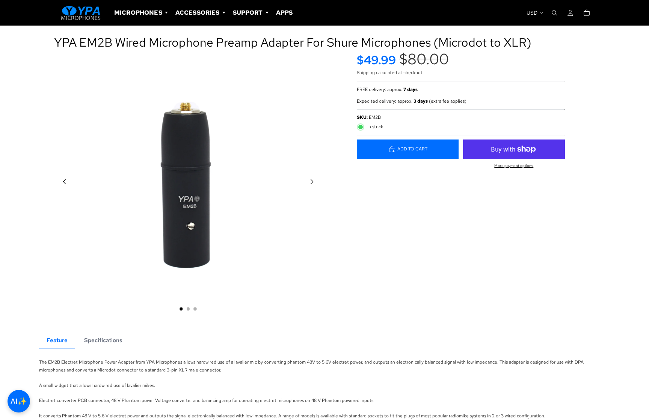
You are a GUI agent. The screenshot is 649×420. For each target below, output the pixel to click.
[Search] (554, 13)
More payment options (513, 165)
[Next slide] (314, 182)
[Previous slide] (62, 182)
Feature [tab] (57, 340)
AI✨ (19, 401)
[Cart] (586, 13)
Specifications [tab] (103, 340)
